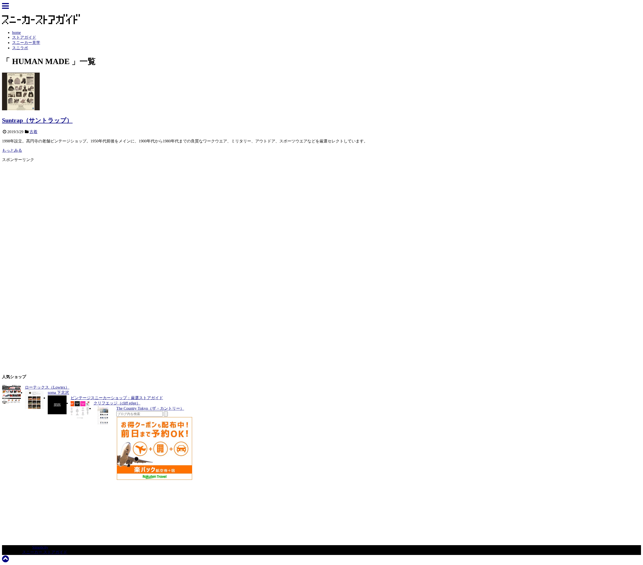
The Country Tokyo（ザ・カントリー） (150, 408)
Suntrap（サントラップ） (37, 120)
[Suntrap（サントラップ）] (21, 109)
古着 (33, 132)
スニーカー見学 (26, 42)
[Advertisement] (44, 198)
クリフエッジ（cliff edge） (116, 403)
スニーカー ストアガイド (44, 552)
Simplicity (40, 547)
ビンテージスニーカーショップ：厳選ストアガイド (117, 398)
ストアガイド (24, 37)
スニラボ (20, 48)
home (16, 32)
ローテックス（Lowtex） (47, 387)
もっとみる (12, 150)
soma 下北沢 (58, 392)
